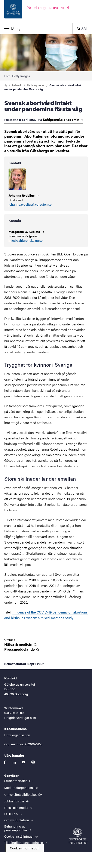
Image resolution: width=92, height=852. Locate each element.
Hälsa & (18, 644)
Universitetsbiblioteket (23, 794)
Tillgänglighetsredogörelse (24, 842)
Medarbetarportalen (21, 787)
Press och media (16, 807)
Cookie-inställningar (19, 836)
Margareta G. (25, 231)
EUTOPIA (11, 813)
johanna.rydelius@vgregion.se (30, 204)
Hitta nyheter (35, 85)
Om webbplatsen (17, 820)
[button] (36, 28)
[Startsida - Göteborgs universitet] (77, 835)
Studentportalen (18, 780)
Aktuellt (17, 85)
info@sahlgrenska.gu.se (26, 240)
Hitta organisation (17, 735)
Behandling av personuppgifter (16, 828)
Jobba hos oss (14, 801)
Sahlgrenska (61, 119)
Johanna (22, 195)
